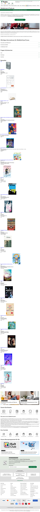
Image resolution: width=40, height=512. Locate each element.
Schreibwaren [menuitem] (34, 5)
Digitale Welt (32, 494)
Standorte (2, 489)
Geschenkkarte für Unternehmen (32, 491)
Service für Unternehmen (14, 492)
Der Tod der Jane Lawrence (4, 347)
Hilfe (11, 484)
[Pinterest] (23, 504)
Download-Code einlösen (24, 489)
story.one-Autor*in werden (34, 488)
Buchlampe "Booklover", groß (4, 100)
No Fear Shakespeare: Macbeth (4, 194)
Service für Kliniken (13, 495)
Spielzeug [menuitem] (30, 5)
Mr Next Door (2, 212)
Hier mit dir (2, 280)
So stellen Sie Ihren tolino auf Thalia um (10, 398)
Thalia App (31, 484)
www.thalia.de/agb (16, 427)
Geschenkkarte (32, 489)
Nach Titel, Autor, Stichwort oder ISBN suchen (21, 1)
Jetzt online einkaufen (20, 19)
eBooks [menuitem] (18, 5)
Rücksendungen (13, 488)
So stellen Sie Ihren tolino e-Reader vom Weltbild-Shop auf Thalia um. (22, 36)
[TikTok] (26, 504)
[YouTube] (29, 504)
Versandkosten (28, 510)
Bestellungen (2, 54)
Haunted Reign (2, 69)
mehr (1, 61)
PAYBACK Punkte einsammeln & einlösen (29, 448)
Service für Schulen (13, 489)
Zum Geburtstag (24, 434)
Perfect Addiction (3, 297)
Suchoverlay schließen (29, 1)
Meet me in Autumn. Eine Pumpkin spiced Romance (7, 117)
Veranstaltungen (32, 495)
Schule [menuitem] (10, 5)
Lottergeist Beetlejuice (3, 147)
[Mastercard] (7, 501)
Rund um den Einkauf (23, 483)
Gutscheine (2, 56)
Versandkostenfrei (30, 434)
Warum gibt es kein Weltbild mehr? (6, 42)
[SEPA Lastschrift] (13, 501)
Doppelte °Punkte (4, 434)
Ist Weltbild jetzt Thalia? (4, 46)
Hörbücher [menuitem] (23, 5)
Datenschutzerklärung (23, 493)
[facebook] (17, 504)
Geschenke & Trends (24, 411)
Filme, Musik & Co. (4, 411)
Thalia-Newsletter (29, 424)
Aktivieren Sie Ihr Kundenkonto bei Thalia (29, 398)
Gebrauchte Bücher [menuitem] (14, 5)
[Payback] (35, 501)
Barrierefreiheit (3, 492)
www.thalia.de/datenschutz (24, 427)
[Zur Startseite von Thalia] (4, 1)
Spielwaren (30, 411)
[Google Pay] (19, 501)
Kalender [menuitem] (38, 5)
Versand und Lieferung (23, 487)
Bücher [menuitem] (2, 5)
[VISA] (3, 501)
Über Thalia (2, 483)
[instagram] (20, 504)
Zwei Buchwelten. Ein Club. (10, 448)
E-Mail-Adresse (11, 465)
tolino (1, 52)
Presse (1, 487)
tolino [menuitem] (20, 5)
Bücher (10, 411)
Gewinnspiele (17, 434)
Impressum (2, 493)
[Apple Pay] (24, 501)
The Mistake (2, 383)
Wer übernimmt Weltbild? (4, 44)
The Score (2, 177)
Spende (10, 434)
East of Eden (2, 247)
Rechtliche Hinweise (12, 463)
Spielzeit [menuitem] (27, 5)
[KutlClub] (12, 504)
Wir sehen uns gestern (3, 315)
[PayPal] (29, 501)
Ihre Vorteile (32, 483)
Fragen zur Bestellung (23, 484)
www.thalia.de (28, 418)
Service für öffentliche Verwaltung (14, 494)
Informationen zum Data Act (24, 494)
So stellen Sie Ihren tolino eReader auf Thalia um (20, 10)
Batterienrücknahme (13, 487)
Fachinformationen (3, 488)
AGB (1, 494)
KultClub (31, 496)
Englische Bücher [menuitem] (5, 5)
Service (12, 483)
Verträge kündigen (23, 492)
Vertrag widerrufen (20, 480)
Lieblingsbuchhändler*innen (34, 487)
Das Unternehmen (3, 484)
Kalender (17, 411)
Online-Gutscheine (23, 488)
